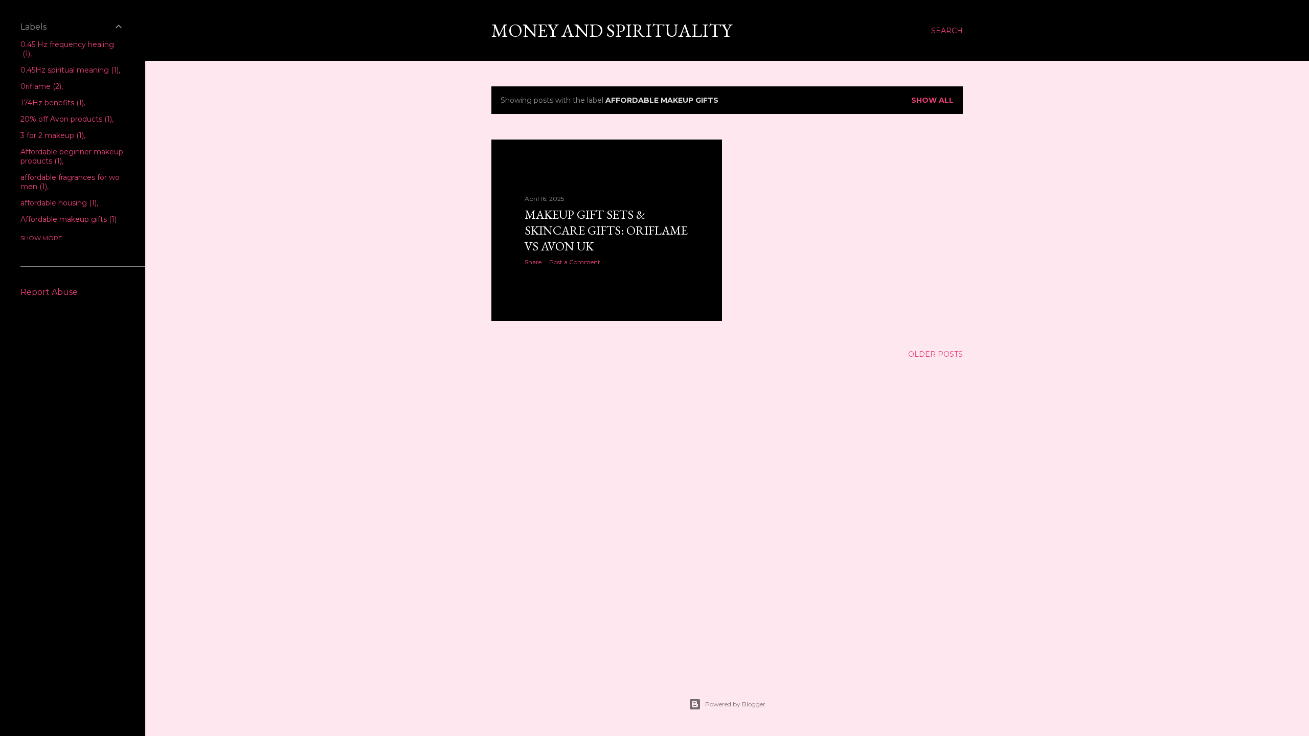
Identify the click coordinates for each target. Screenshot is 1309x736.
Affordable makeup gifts (67, 219)
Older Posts (935, 354)
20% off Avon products (65, 119)
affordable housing (57, 203)
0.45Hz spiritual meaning (68, 70)
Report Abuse (49, 292)
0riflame (39, 86)
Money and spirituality (611, 30)
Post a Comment (574, 262)
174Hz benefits (51, 102)
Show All (932, 100)
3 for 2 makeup (51, 135)
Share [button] (533, 262)
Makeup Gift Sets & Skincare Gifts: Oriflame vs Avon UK (606, 230)
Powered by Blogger (735, 704)
